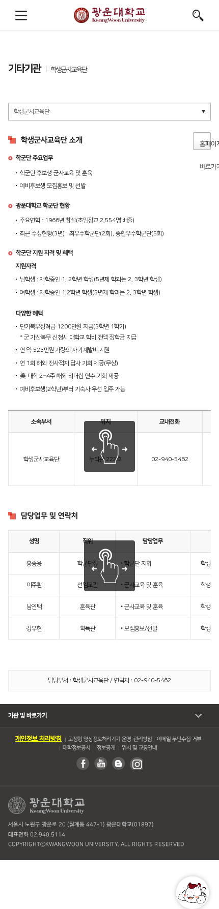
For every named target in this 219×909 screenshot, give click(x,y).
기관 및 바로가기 (27, 715)
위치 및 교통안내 (138, 748)
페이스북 (82, 763)
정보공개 (105, 748)
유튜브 (100, 763)
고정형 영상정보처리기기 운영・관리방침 (110, 739)
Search (198, 15)
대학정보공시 (76, 748)
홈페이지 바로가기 (205, 145)
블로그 (118, 763)
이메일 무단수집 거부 (179, 739)
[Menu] (21, 15)
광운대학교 (109, 15)
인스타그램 (136, 763)
